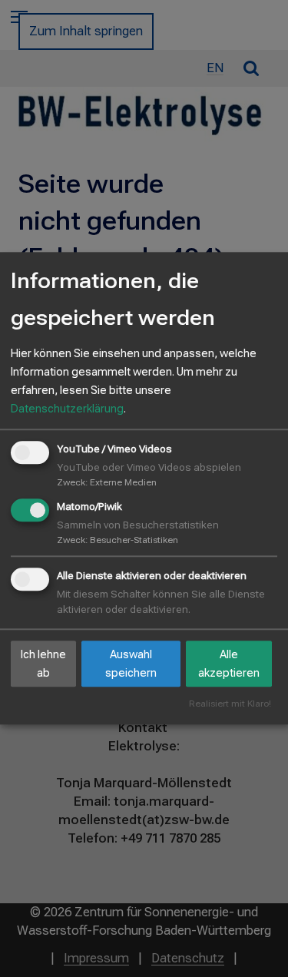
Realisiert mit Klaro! (230, 705)
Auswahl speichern (131, 663)
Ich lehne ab (43, 663)
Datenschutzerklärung (67, 408)
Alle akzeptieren (229, 663)
